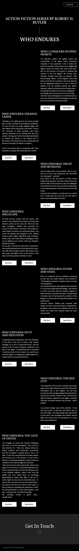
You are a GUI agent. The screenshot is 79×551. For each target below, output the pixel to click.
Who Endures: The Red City (58, 379)
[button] (43, 4)
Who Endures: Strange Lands (19, 115)
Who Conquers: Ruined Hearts (58, 52)
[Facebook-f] (39, 532)
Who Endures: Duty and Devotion (17, 333)
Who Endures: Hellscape (13, 212)
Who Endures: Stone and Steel (56, 270)
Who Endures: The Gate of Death (20, 437)
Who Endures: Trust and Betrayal (56, 165)
